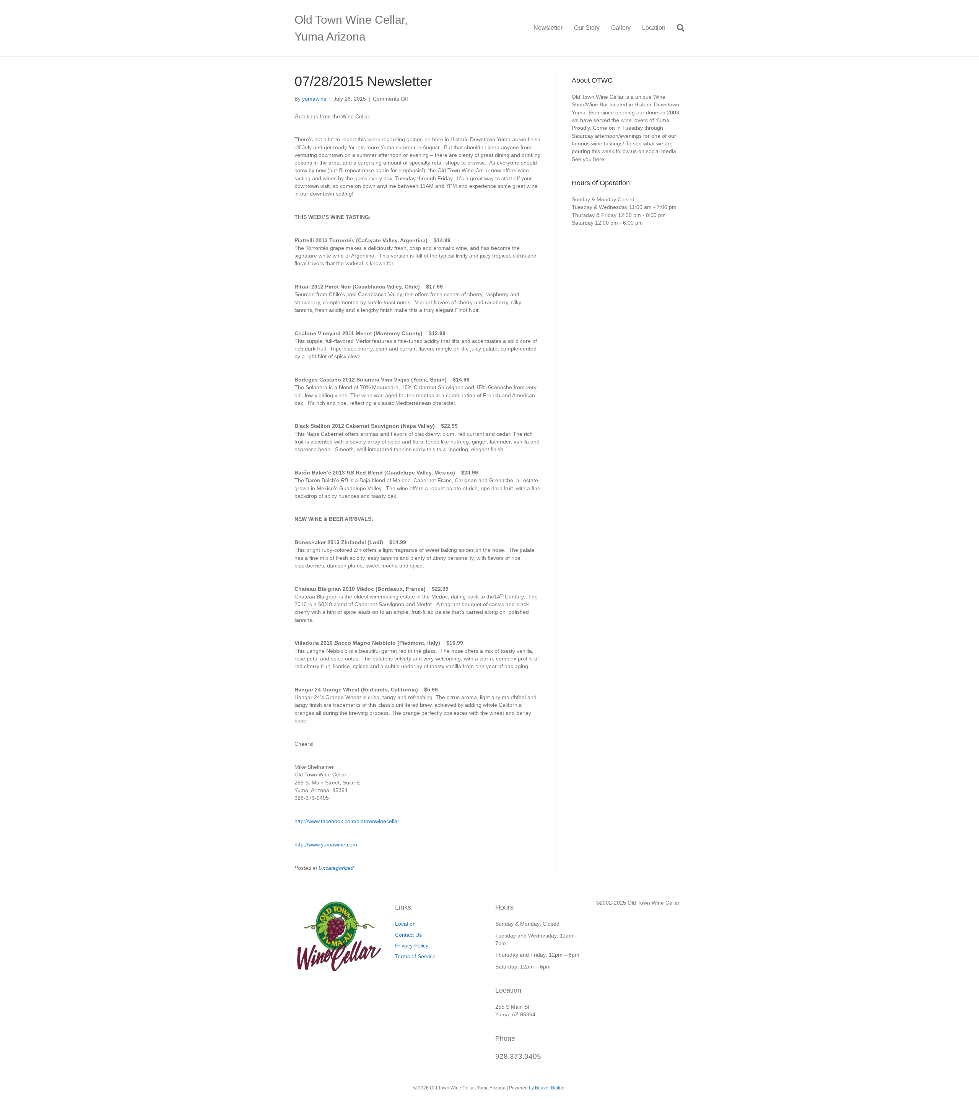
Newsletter (548, 27)
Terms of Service (415, 956)
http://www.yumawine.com (325, 844)
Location (653, 27)
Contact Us (408, 935)
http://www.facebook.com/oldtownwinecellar (346, 821)
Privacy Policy (411, 945)
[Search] (678, 28)
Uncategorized (336, 868)
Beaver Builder (550, 1088)
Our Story (587, 27)
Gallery (621, 27)
